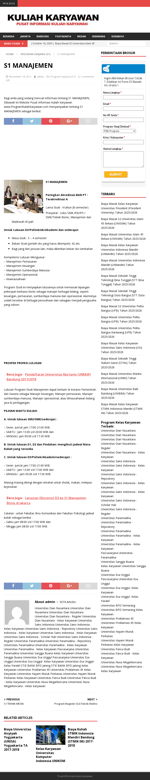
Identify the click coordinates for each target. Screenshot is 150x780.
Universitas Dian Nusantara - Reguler (58, 616)
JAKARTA (25, 36)
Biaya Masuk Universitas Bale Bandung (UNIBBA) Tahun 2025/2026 (119, 393)
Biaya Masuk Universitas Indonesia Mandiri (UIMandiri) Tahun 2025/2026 (123, 264)
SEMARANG (98, 36)
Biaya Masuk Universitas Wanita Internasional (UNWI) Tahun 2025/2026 (121, 378)
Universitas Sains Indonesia (118, 461)
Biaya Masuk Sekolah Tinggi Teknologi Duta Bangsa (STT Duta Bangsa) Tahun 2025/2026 (123, 295)
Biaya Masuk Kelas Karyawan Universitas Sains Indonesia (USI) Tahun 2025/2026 (121, 347)
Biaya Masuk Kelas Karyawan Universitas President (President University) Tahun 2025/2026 (121, 208)
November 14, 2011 (20, 76)
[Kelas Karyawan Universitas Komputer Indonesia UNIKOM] (51, 735)
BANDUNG (43, 36)
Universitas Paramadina (29, 641)
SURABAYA (117, 36)
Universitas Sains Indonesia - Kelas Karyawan (68, 633)
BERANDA (8, 36)
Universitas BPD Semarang (118, 605)
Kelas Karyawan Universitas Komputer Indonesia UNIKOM (50, 755)
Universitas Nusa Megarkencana (47, 682)
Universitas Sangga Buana (36, 653)
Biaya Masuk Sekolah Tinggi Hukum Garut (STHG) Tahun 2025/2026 (118, 363)
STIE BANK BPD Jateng (35, 665)
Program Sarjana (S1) (62, 76)
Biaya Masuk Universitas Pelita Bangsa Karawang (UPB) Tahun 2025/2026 (121, 332)
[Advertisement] (50, 154)
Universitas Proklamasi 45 (33, 669)
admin (40, 76)
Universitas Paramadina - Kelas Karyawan (61, 645)
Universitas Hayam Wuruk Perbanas (39, 674)
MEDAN (81, 36)
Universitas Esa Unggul (37, 657)
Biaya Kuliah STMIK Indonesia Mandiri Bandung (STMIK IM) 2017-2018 (81, 737)
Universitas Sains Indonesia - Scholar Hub (30, 637)
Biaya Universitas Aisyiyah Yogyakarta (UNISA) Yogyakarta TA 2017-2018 (17, 739)
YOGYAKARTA (63, 36)
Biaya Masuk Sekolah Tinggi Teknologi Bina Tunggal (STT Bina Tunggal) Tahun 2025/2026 (122, 280)
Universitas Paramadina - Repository (68, 641)
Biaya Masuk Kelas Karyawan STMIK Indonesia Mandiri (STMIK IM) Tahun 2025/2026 (122, 408)
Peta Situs (9, 3)
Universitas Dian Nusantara (52, 608)
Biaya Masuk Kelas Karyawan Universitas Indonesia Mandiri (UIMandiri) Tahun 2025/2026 (119, 249)
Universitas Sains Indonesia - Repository (50, 628)
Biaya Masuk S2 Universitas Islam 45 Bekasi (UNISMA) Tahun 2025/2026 (122, 223)
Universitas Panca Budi (52, 678)
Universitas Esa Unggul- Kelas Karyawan (38, 661)
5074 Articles (68, 602)
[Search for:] (126, 43)
